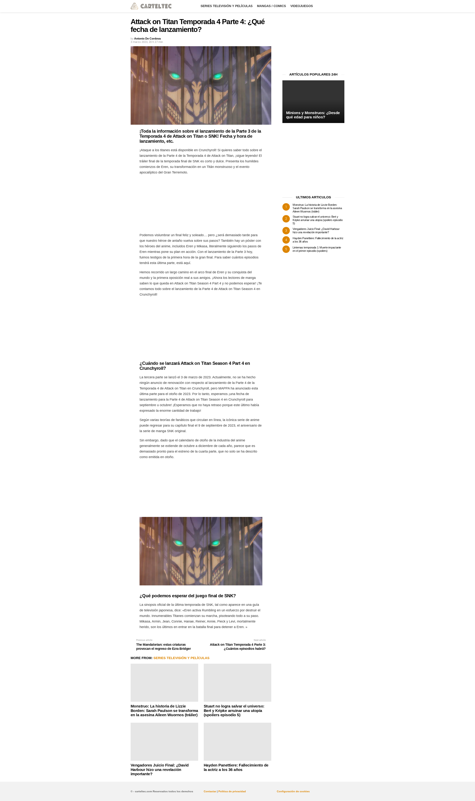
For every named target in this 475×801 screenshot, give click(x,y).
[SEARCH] (342, 6)
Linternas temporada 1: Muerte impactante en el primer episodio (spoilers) (317, 249)
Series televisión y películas (227, 6)
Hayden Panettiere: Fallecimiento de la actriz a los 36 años (236, 767)
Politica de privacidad (232, 791)
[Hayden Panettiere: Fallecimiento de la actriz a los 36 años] (237, 742)
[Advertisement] (201, 205)
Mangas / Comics (271, 6)
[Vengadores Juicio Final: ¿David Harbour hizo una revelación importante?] (164, 742)
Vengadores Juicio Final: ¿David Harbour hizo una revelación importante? (160, 769)
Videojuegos (301, 6)
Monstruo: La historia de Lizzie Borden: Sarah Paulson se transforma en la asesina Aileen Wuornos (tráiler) (164, 710)
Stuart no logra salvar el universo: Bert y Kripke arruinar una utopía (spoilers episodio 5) (234, 710)
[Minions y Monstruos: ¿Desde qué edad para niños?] (313, 101)
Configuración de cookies (293, 791)
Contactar (210, 791)
